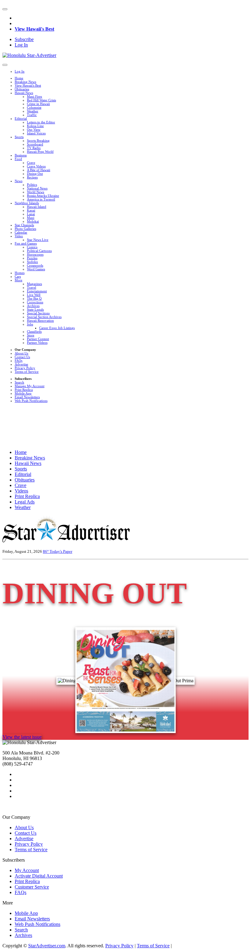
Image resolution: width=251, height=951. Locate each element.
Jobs (30, 324)
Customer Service (32, 886)
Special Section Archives (44, 317)
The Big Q (34, 298)
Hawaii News (24, 93)
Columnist (34, 107)
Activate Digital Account (39, 875)
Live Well (33, 295)
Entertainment (37, 291)
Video (19, 236)
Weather (32, 111)
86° (46, 551)
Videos (21, 490)
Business (21, 155)
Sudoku (32, 262)
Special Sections (38, 313)
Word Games (36, 269)
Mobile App (23, 393)
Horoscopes (35, 254)
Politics (32, 184)
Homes (19, 273)
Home (19, 78)
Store (30, 335)
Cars (18, 276)
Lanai (31, 214)
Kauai (31, 210)
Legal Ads (25, 501)
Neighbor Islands (27, 203)
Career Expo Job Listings (57, 328)
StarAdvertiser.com (46, 945)
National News (37, 188)
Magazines (34, 284)
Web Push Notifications (31, 400)
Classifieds (34, 331)
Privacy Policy (25, 368)
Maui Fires (34, 96)
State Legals (35, 309)
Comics (32, 247)
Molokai (33, 221)
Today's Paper (61, 551)
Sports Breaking (38, 140)
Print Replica (24, 389)
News (18, 181)
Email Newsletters (27, 397)
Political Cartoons (39, 251)
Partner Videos (37, 342)
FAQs (18, 360)
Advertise (21, 364)
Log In (21, 44)
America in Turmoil (41, 199)
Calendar (21, 232)
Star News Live (37, 239)
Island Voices (36, 133)
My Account (27, 870)
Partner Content (38, 339)
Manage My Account (29, 386)
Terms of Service (27, 371)
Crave (31, 162)
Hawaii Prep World (40, 151)
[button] (4, 9)
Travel (31, 287)
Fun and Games (26, 243)
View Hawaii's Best (34, 29)
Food (18, 159)
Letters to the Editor (41, 122)
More (18, 280)
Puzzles (32, 258)
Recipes (32, 177)
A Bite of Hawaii (38, 170)
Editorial (21, 118)
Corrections (35, 302)
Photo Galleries (25, 228)
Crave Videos (36, 166)
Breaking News (25, 82)
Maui (30, 217)
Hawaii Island (36, 206)
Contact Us (22, 357)
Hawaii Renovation (40, 320)
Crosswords (35, 265)
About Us (21, 353)
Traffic (32, 115)
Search (19, 382)
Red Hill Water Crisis (41, 100)
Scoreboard (35, 144)
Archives (33, 306)
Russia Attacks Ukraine (43, 195)
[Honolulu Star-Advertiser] (29, 55)
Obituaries (22, 89)
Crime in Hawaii (38, 104)
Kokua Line (35, 126)
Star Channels (24, 225)
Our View (33, 129)
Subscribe (24, 39)
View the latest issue (22, 736)
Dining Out (35, 173)
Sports (19, 137)
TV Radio (34, 148)
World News (35, 192)
